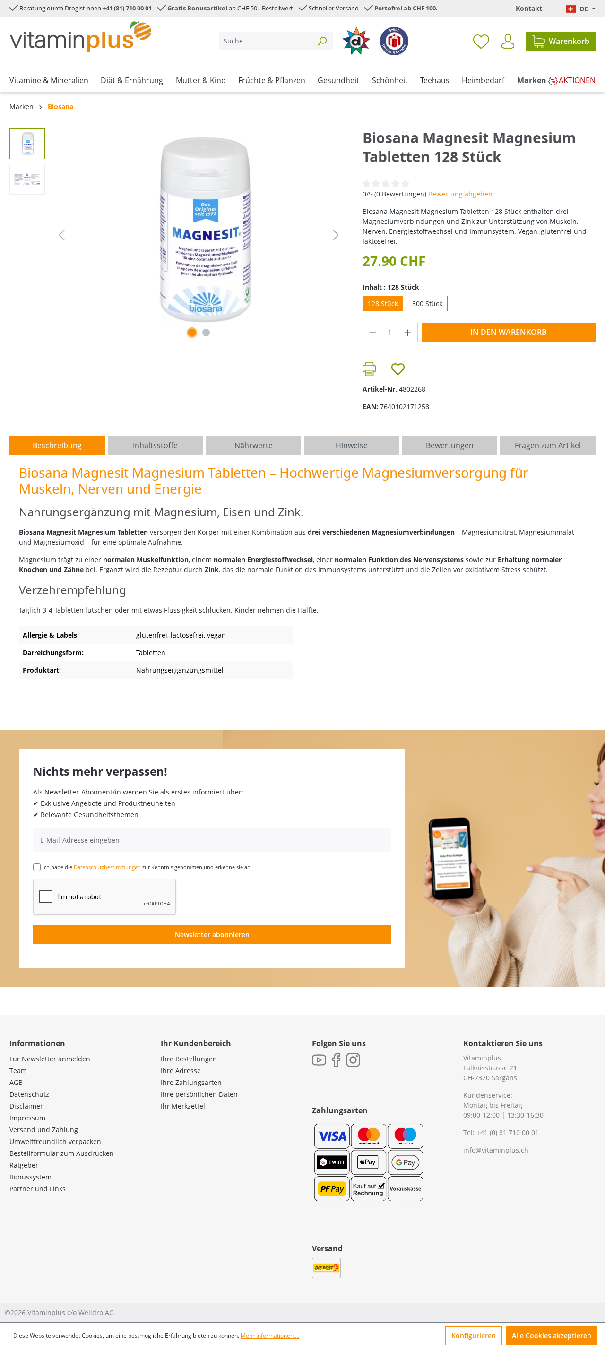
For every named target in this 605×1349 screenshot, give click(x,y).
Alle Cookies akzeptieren (551, 1335)
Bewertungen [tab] (450, 445)
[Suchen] (322, 41)
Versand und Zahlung (43, 1129)
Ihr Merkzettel (183, 1105)
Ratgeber (23, 1165)
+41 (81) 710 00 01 (127, 8)
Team (18, 1070)
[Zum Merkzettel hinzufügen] (398, 369)
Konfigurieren (473, 1335)
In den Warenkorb (508, 332)
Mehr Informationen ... (270, 1336)
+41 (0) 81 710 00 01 (507, 1132)
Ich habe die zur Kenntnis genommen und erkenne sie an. (147, 867)
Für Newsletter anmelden (49, 1058)
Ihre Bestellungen (189, 1058)
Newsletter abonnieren (212, 934)
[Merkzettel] (481, 41)
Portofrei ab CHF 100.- (407, 8)
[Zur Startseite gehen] (80, 36)
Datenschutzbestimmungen (107, 867)
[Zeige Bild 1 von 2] (192, 332)
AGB (16, 1082)
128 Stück (383, 303)
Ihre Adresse (181, 1070)
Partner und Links (37, 1188)
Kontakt (529, 8)
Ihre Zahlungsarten (191, 1082)
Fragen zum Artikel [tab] (548, 445)
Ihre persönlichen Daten (199, 1094)
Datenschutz (29, 1094)
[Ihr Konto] (507, 42)
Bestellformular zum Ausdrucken (61, 1153)
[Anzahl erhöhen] (408, 332)
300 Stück (427, 303)
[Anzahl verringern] (372, 332)
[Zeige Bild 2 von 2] (206, 332)
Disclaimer (26, 1105)
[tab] (57, 445)
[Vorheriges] (61, 235)
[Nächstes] (336, 235)
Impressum (27, 1117)
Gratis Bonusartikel (197, 8)
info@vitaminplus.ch (495, 1149)
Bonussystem (30, 1176)
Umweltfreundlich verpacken (55, 1141)
